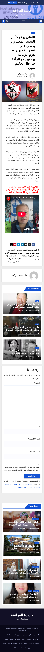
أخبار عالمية (16, 635)
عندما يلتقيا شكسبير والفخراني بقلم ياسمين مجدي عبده (23, 305)
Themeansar (22, 630)
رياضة (23, 639)
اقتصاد (36, 543)
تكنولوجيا (17, 639)
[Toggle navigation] (23, 21)
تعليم (20, 643)
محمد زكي (32, 635)
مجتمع (11, 639)
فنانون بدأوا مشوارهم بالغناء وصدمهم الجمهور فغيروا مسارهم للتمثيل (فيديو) (24, 353)
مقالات (29, 591)
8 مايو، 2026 (33, 552)
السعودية (23, 648)
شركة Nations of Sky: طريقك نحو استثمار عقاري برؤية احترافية (25, 548)
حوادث (29, 639)
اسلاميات (24, 635)
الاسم (37, 426)
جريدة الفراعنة (22, 10)
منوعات (31, 643)
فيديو (33, 32)
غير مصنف (35, 591)
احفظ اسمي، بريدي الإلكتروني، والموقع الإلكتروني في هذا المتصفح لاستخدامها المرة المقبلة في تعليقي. (22, 468)
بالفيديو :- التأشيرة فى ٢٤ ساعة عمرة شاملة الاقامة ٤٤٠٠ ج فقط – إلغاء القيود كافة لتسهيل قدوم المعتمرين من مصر (13, 255)
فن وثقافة (38, 643)
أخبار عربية (36, 639)
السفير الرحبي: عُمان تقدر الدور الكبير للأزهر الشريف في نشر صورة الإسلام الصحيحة (23, 572)
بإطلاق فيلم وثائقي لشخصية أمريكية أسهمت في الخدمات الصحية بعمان (23, 524)
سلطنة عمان (35, 519)
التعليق (37, 383)
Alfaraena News (12, 643)
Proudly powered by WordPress (16, 628)
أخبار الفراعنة (7, 635)
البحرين (30, 648)
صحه (6, 639)
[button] (7, 21)
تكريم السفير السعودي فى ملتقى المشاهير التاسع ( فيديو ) (22, 328)
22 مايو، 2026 (33, 528)
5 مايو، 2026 (33, 576)
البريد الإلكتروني (34, 439)
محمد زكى (21, 74)
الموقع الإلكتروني (34, 451)
